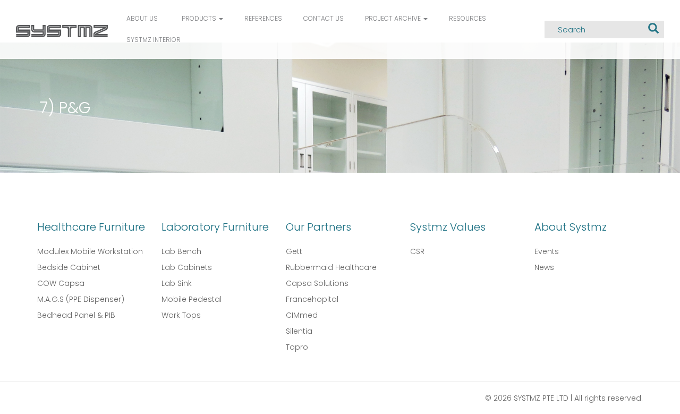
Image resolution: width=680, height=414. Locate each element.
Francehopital (312, 299)
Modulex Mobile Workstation (90, 251)
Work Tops (181, 315)
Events (546, 251)
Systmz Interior (153, 39)
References (263, 18)
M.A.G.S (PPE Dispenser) (80, 299)
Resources (467, 18)
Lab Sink (177, 283)
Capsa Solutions (317, 283)
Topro (297, 347)
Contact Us (323, 18)
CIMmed (302, 315)
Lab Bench (181, 251)
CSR (417, 251)
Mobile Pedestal (192, 299)
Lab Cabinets (187, 267)
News (544, 267)
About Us (142, 18)
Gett (294, 251)
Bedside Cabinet (68, 267)
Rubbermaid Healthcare (331, 267)
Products (200, 18)
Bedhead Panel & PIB (76, 315)
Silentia (299, 331)
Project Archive (393, 18)
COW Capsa (60, 283)
